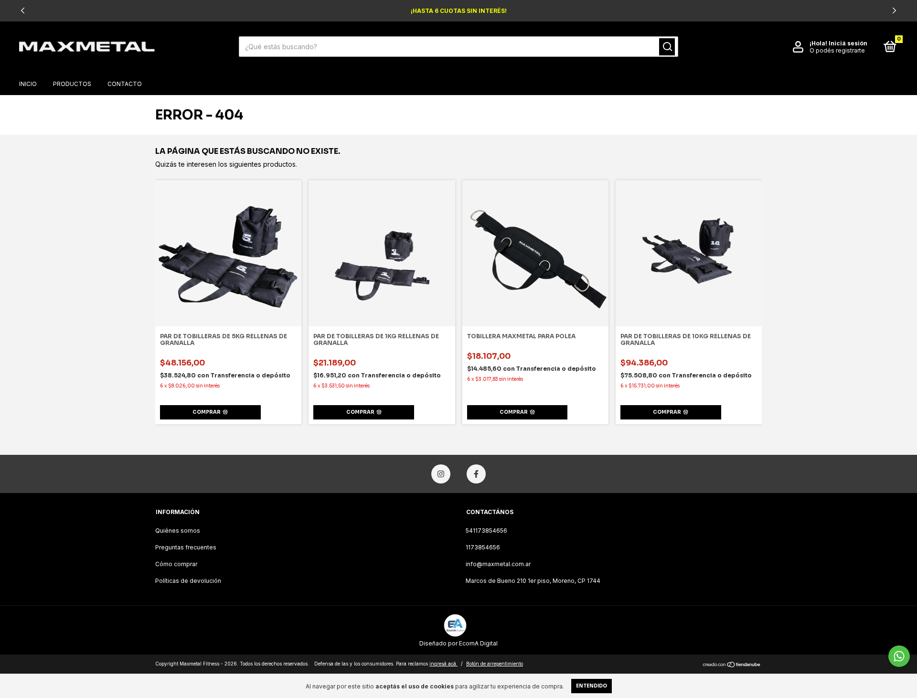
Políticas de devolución (188, 580)
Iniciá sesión (848, 43)
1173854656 (483, 547)
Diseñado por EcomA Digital (458, 643)
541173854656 (486, 530)
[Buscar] (667, 46)
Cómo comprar (176, 564)
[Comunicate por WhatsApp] (899, 656)
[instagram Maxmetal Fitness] (440, 473)
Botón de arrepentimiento (494, 663)
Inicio (28, 83)
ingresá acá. (443, 663)
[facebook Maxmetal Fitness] (476, 473)
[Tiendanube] (732, 665)
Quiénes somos (177, 530)
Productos (72, 83)
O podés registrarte (837, 50)
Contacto (124, 83)
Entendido (591, 686)
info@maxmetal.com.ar (498, 564)
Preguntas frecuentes (185, 547)
